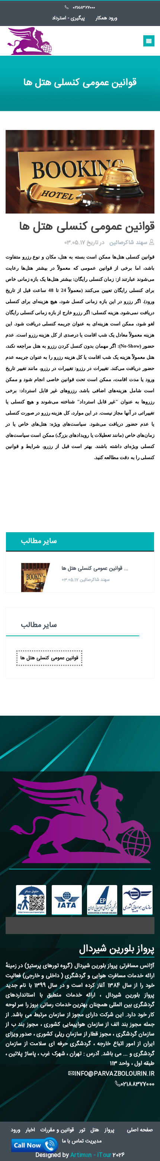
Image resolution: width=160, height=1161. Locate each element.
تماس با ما (72, 1141)
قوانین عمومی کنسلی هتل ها (49, 658)
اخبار (30, 1130)
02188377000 (84, 8)
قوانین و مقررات (57, 1130)
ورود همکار (106, 18)
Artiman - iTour (90, 1155)
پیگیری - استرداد (68, 18)
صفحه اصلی (140, 1130)
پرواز (109, 1130)
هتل (94, 1130)
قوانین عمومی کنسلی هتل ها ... (95, 568)
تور (82, 1130)
